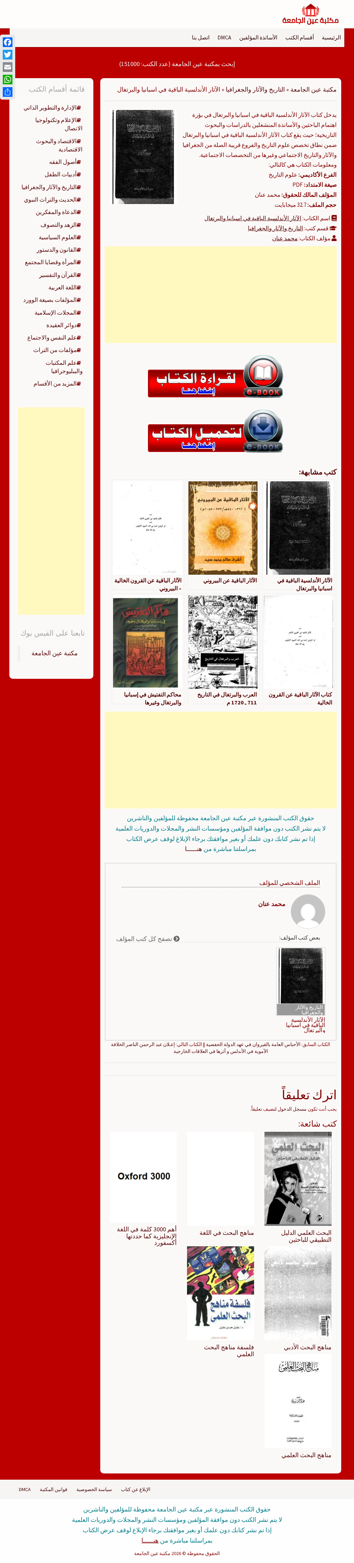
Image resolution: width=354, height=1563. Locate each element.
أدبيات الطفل (61, 174)
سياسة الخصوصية (94, 1489)
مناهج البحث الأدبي (308, 1347)
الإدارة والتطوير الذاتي (50, 107)
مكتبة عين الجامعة (313, 89)
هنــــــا (193, 849)
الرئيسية (331, 37)
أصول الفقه (63, 162)
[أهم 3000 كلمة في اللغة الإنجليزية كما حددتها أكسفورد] (143, 1176)
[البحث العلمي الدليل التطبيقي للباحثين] (298, 1178)
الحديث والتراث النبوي (50, 199)
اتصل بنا (200, 37)
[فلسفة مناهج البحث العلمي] (220, 1293)
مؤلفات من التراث (55, 350)
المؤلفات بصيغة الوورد (50, 300)
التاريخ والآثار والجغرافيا (255, 89)
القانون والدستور (57, 249)
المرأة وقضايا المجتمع (51, 262)
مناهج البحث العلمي (306, 1455)
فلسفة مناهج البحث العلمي (229, 1350)
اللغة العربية (62, 287)
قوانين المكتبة (53, 1489)
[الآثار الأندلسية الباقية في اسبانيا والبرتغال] (143, 156)
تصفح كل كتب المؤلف (145, 939)
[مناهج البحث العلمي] (298, 1400)
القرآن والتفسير (58, 275)
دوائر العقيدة (61, 325)
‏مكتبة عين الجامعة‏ (54, 653)
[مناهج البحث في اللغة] (220, 1178)
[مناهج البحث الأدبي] (298, 1293)
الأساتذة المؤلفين (258, 37)
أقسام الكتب (299, 37)
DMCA (224, 37)
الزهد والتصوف (58, 225)
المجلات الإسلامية (56, 312)
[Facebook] (7, 42)
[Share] (7, 92)
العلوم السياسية (58, 237)
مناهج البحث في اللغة (226, 1233)
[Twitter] (7, 54)
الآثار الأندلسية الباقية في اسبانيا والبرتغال (252, 218)
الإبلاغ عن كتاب (135, 1489)
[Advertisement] (220, 294)
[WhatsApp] (7, 79)
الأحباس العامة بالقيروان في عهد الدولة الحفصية (253, 1044)
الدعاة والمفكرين (56, 212)
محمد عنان (285, 238)
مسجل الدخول (292, 1109)
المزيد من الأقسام (55, 383)
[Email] (7, 67)
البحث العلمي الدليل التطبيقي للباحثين (306, 1236)
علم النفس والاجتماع (52, 337)
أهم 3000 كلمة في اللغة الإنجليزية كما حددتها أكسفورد (147, 1236)
